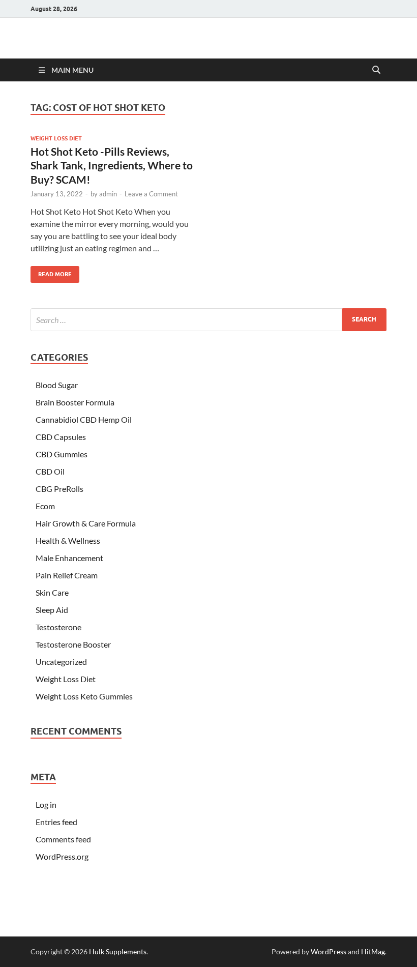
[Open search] (376, 70)
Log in (46, 804)
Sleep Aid (52, 609)
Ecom (45, 506)
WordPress (328, 951)
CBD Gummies (61, 454)
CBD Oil (50, 471)
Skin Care (52, 592)
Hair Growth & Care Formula (86, 523)
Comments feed (63, 839)
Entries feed (56, 822)
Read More (51, 272)
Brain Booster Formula (75, 402)
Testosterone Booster (73, 644)
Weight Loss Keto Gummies (84, 696)
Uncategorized (61, 661)
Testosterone (58, 627)
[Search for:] (208, 319)
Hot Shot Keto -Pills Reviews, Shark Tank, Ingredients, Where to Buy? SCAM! (112, 165)
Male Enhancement (69, 558)
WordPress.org (62, 856)
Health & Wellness (68, 540)
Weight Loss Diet (56, 138)
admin (108, 194)
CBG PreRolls (59, 488)
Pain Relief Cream (67, 575)
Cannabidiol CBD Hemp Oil (84, 419)
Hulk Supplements (117, 951)
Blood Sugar (57, 385)
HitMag (373, 951)
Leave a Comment (151, 194)
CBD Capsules (61, 437)
